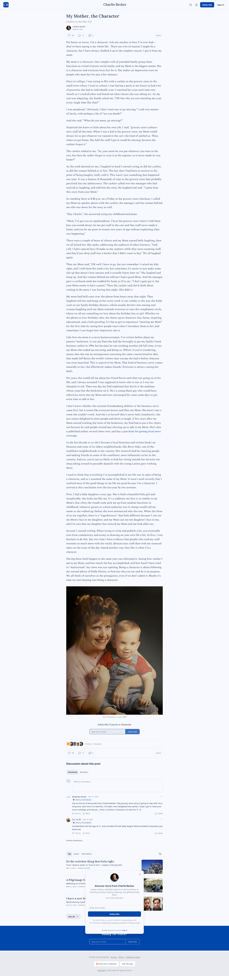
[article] (114, 867)
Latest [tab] (76, 854)
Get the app (127, 964)
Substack (101, 970)
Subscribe (207, 4)
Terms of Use (127, 920)
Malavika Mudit (79, 796)
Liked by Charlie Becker (83, 800)
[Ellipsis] (161, 796)
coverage (71, 436)
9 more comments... (74, 840)
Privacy (114, 957)
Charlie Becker (79, 27)
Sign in (220, 4)
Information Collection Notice (113, 923)
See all (71, 916)
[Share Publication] (196, 4)
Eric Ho (75, 819)
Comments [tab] (72, 772)
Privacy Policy (134, 923)
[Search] (190, 4)
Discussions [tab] (87, 854)
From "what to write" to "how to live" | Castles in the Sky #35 (94, 865)
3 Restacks (97, 744)
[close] (140, 874)
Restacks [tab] (84, 772)
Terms (121, 957)
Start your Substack (107, 964)
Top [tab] (69, 854)
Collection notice (132, 957)
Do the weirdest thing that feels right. (90, 861)
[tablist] (77, 772)
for (136, 431)
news (158, 431)
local (151, 431)
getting (143, 431)
